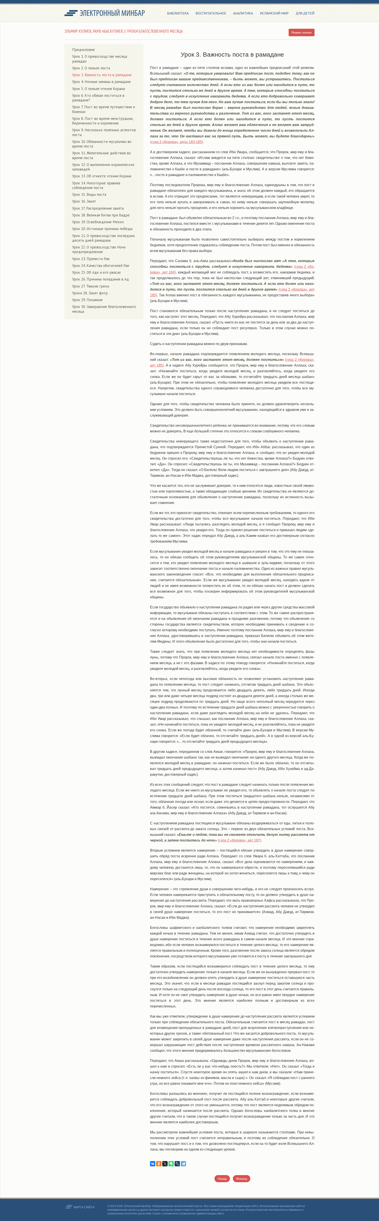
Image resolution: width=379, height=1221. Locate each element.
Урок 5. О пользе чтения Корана (98, 88)
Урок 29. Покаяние (87, 299)
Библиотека (178, 13)
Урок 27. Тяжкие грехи (90, 286)
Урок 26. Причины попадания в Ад (100, 279)
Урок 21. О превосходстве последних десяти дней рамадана (103, 238)
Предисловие (83, 49)
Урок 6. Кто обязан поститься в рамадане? (98, 97)
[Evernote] (171, 1163)
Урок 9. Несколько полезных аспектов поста (104, 132)
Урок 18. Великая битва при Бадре (101, 215)
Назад (222, 1178)
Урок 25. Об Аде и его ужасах (96, 272)
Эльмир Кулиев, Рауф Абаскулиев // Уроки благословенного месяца (123, 31)
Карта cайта (84, 1207)
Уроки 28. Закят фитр (90, 293)
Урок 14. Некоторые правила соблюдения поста (96, 185)
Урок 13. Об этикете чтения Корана (101, 176)
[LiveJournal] (177, 1163)
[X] (165, 1163)
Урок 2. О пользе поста (91, 68)
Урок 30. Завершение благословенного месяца (104, 309)
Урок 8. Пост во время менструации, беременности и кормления (102, 121)
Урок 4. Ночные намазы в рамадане (101, 81)
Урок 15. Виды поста (89, 194)
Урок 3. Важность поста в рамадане (102, 74)
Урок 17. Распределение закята (98, 208)
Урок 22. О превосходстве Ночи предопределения (98, 249)
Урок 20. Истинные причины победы (102, 228)
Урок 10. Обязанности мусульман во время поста (101, 144)
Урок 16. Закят (84, 201)
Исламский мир (274, 13)
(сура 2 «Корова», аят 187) (239, 840)
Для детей (305, 13)
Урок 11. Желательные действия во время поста (101, 155)
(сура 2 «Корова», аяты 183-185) (176, 142)
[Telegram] (183, 1163)
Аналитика (243, 13)
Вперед (241, 1178)
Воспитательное (211, 13)
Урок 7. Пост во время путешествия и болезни (103, 109)
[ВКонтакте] (152, 1163)
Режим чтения (301, 32)
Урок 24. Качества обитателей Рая (100, 265)
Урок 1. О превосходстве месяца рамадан (99, 58)
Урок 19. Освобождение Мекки (98, 221)
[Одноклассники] (158, 1163)
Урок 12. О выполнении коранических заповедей (103, 167)
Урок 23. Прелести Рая (90, 258)
